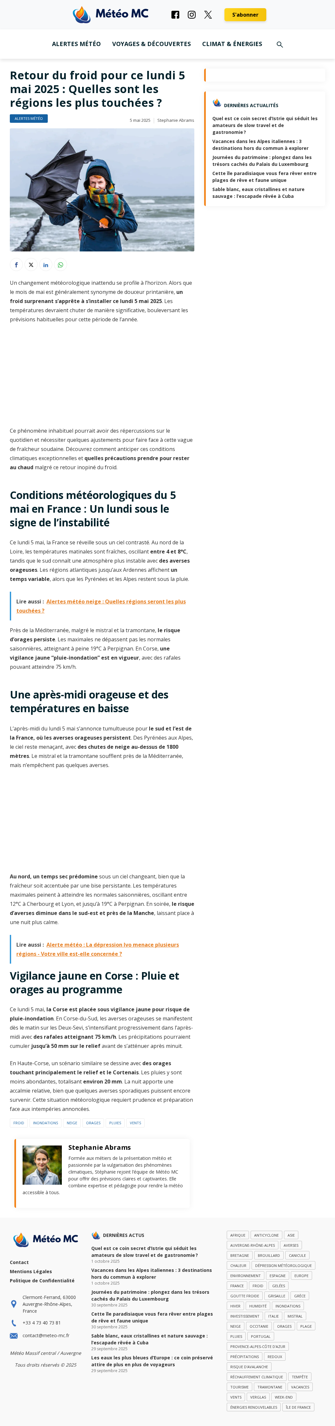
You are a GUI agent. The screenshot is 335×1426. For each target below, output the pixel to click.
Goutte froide (244, 1295)
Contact (19, 1262)
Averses (291, 1245)
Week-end (284, 1397)
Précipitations (244, 1356)
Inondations (45, 1122)
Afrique (237, 1235)
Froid (18, 1122)
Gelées (278, 1285)
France (237, 1285)
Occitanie (259, 1326)
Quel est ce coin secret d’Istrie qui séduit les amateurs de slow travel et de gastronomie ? (265, 125)
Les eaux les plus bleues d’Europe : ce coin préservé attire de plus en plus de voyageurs (152, 1361)
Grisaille (276, 1295)
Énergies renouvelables (253, 1407)
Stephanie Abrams (175, 120)
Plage (306, 1326)
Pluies (115, 1122)
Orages (93, 1122)
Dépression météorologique (283, 1265)
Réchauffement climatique (256, 1376)
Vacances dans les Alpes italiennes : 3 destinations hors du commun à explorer (151, 1273)
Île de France (298, 1407)
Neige (72, 1122)
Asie (291, 1235)
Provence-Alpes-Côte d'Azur (257, 1346)
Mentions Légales (31, 1271)
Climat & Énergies (232, 44)
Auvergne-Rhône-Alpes (252, 1245)
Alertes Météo (76, 44)
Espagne (278, 1275)
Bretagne (239, 1255)
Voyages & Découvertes (151, 44)
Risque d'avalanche (249, 1366)
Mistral (295, 1316)
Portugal (261, 1336)
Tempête (300, 1376)
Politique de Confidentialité (42, 1280)
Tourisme (239, 1387)
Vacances (300, 1387)
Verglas (258, 1397)
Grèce (300, 1295)
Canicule (297, 1255)
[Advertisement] (102, 378)
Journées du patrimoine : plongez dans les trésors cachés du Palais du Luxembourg (150, 1295)
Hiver (235, 1306)
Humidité (258, 1306)
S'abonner (245, 14)
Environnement (245, 1275)
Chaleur (238, 1265)
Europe (301, 1275)
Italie (273, 1316)
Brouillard (269, 1255)
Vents (135, 1122)
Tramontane (269, 1387)
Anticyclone (266, 1235)
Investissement (244, 1316)
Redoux (275, 1356)
